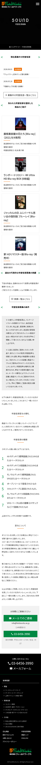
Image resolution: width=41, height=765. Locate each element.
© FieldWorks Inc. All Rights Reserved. (20, 762)
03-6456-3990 (22, 634)
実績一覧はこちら (22, 299)
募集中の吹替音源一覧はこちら (22, 95)
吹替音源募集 (26, 731)
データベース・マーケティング (14, 693)
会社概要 (6, 731)
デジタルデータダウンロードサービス (16, 710)
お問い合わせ (7, 738)
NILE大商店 (8, 724)
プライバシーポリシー (10, 741)
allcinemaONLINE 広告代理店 (14, 727)
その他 (6, 717)
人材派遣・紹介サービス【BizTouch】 (16, 712)
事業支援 (7, 700)
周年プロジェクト (8, 735)
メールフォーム (22, 668)
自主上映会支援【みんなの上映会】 (16, 721)
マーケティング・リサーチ (12, 690)
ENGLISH (24, 738)
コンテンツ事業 (10, 704)
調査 (5, 686)
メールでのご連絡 (22, 618)
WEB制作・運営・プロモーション (15, 707)
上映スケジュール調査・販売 (14, 696)
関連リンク (24, 735)
